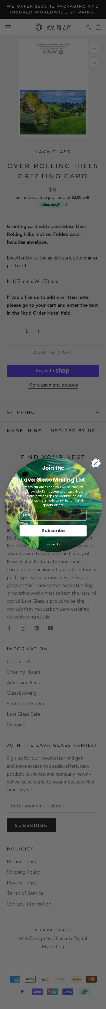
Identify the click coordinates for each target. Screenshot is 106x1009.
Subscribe (53, 530)
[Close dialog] (95, 463)
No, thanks (53, 544)
